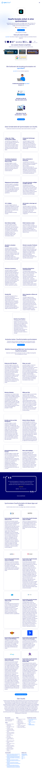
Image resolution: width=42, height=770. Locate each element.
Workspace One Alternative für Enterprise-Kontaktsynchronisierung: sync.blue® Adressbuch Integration (13, 763)
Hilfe (22, 758)
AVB (22, 756)
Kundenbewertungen (24, 754)
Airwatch (30, 720)
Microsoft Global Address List (33, 719)
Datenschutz (23, 757)
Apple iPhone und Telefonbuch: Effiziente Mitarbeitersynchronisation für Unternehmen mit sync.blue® (13, 760)
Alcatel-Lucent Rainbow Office (32, 722)
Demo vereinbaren (21, 119)
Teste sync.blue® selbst (21, 495)
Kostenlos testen (21, 30)
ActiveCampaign (31, 720)
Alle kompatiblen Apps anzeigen (21, 694)
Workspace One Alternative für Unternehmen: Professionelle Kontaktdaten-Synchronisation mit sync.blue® (13, 757)
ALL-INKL (30, 723)
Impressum (23, 755)
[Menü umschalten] (39, 3)
